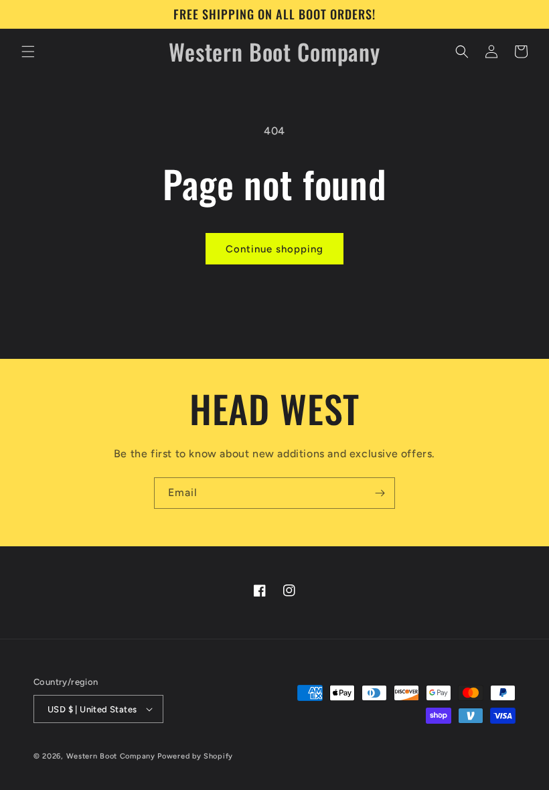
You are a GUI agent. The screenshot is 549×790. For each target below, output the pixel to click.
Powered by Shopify (195, 756)
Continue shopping (274, 249)
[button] (28, 51)
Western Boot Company (110, 756)
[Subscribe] (379, 493)
